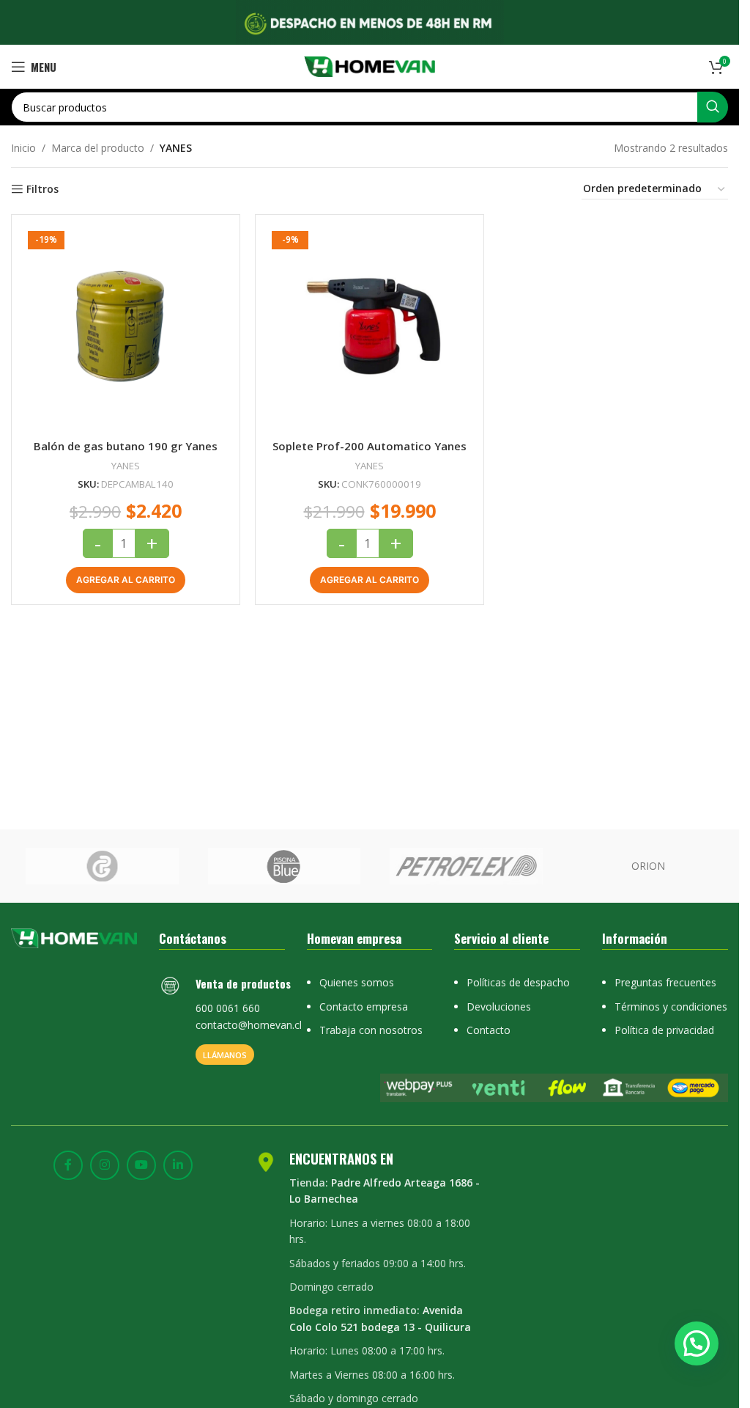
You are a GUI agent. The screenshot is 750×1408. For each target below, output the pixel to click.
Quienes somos (356, 982)
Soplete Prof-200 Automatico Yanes (369, 446)
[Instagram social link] (104, 1165)
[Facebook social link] (68, 1165)
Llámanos (225, 1054)
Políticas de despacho (518, 982)
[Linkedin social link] (178, 1165)
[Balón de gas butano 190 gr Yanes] (126, 329)
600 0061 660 (228, 1008)
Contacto (488, 1030)
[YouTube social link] (141, 1165)
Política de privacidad (664, 1030)
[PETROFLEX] (466, 866)
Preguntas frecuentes (665, 982)
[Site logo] (369, 66)
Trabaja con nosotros (371, 1030)
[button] (125, 580)
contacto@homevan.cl (249, 1025)
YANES (125, 465)
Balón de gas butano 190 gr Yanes (126, 446)
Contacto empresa (363, 1006)
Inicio (23, 148)
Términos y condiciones (671, 1006)
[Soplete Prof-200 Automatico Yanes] (369, 329)
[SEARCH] (712, 107)
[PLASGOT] (102, 866)
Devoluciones (499, 1006)
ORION (648, 866)
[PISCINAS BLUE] (284, 866)
